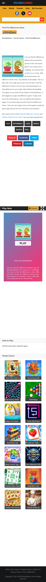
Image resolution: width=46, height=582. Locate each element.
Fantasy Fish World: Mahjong (13, 421)
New (4, 8)
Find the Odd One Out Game (12, 117)
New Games (15, 569)
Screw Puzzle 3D (33, 378)
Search (19, 129)
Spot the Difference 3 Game (29, 114)
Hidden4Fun (31, 572)
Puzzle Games (19, 38)
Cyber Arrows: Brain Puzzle (13, 400)
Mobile (11, 8)
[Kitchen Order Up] (33, 497)
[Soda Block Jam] (33, 475)
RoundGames (7, 38)
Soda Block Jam (33, 486)
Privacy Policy (16, 572)
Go (42, 19)
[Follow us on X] (23, 13)
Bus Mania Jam (12, 443)
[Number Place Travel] (13, 475)
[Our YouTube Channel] (29, 13)
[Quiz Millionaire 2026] (33, 453)
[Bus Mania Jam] (13, 432)
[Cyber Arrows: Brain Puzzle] (13, 389)
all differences (29, 73)
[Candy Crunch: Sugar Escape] (13, 453)
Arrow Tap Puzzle (33, 421)
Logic (28, 123)
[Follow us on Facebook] (17, 13)
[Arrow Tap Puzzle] (33, 410)
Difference (18, 123)
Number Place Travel (12, 486)
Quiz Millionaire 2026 (33, 464)
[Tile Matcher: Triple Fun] (33, 432)
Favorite (34, 208)
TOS (23, 572)
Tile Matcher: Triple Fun (33, 443)
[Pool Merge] (33, 389)
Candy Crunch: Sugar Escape (13, 464)
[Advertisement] (23, 46)
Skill (27, 129)
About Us (36, 569)
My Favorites (37, 8)
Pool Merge (33, 400)
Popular (20, 8)
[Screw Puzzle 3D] (33, 367)
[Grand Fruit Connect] (13, 497)
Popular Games (26, 569)
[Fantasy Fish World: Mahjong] (13, 410)
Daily (28, 8)
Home (7, 569)
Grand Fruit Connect (13, 507)
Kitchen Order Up (33, 507)
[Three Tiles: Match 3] (13, 367)
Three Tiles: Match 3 (13, 378)
